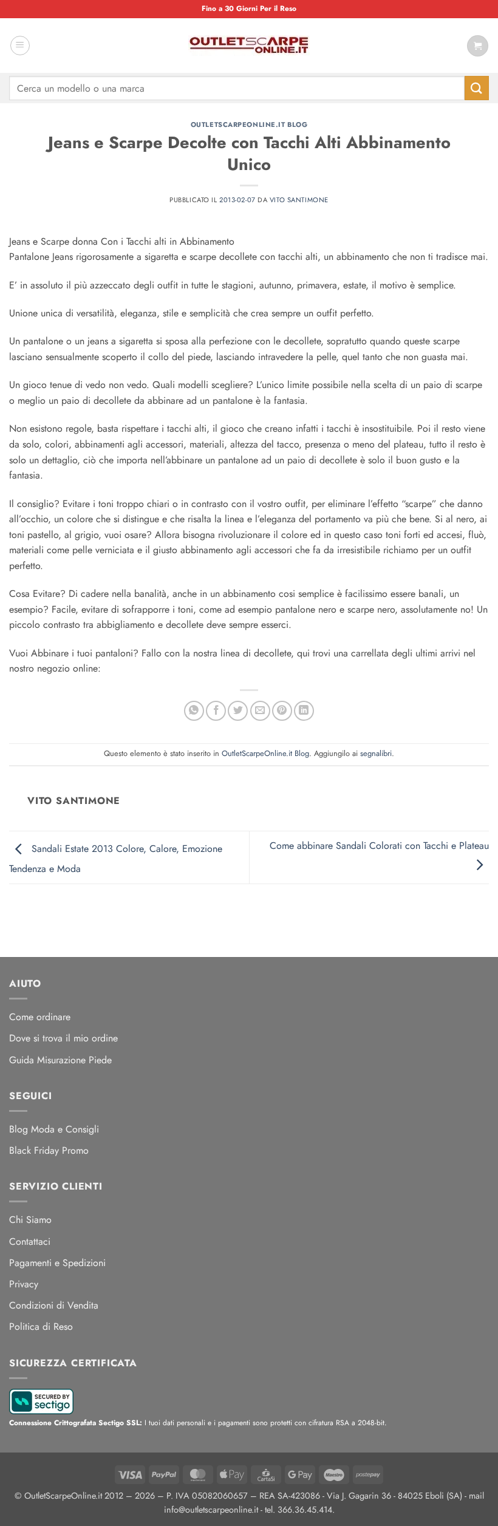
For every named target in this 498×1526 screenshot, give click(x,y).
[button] (20, 45)
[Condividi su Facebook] (216, 711)
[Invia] (477, 88)
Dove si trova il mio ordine (63, 1038)
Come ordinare (39, 1017)
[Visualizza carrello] (477, 45)
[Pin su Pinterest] (282, 711)
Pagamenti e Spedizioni (57, 1263)
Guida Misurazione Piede (60, 1060)
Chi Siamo (30, 1220)
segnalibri (376, 753)
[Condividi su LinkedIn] (304, 711)
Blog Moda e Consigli (54, 1129)
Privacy (23, 1284)
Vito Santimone (299, 200)
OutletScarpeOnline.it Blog (249, 124)
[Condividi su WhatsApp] (194, 711)
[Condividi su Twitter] (238, 711)
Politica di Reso (41, 1327)
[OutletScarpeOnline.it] (249, 45)
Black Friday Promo (49, 1150)
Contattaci (29, 1241)
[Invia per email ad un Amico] (260, 711)
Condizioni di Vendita (53, 1305)
